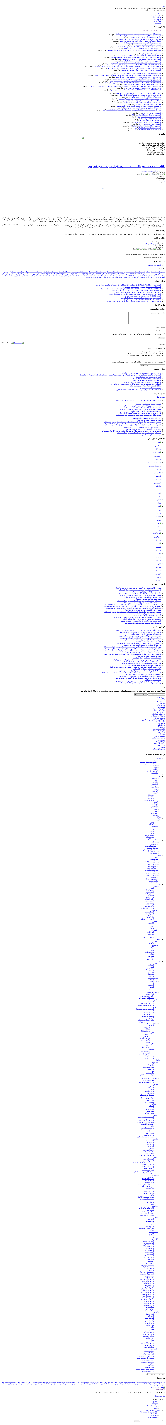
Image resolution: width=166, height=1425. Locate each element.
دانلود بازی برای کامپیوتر (26, 1382)
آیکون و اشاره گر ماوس (146, 1208)
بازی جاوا (147, 1045)
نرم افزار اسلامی (148, 1283)
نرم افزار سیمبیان (144, 1054)
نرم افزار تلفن (149, 1287)
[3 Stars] (151, 174)
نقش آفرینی (154, 813)
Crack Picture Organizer (51, 272)
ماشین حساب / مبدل (147, 1098)
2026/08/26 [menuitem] (154, 1414)
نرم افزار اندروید (144, 1038)
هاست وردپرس (160, 736)
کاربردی (151, 956)
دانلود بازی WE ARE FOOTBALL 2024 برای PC (145, 122)
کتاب (159, 855)
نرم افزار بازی (149, 1285)
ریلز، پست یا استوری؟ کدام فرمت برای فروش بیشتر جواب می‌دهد (140, 39)
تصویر (156, 886)
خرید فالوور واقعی (159, 741)
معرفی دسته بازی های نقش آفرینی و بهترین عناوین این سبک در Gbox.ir (138, 681)
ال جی (152, 987)
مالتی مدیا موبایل (152, 992)
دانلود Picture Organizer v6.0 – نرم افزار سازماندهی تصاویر (126, 166)
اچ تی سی (150, 985)
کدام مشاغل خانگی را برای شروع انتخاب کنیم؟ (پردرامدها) (142, 48)
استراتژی (155, 778)
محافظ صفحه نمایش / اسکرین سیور (142, 1213)
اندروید (151, 1032)
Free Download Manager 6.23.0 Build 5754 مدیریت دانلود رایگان (141, 299)
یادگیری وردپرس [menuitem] (152, 1405)
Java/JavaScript (149, 1180)
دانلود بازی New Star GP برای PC (150, 120)
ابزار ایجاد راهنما (149, 1159)
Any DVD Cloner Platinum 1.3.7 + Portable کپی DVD (144, 378)
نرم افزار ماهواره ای (147, 1299)
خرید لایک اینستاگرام (158, 714)
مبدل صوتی (150, 1365)
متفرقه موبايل (153, 999)
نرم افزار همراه (149, 1305)
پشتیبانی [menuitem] (155, 1406)
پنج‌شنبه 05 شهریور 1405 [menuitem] (153, 1410)
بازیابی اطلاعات (149, 1257)
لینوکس (151, 1233)
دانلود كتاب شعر (152, 866)
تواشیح (151, 831)
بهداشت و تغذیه (149, 1193)
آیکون (152, 888)
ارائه (152, 1089)
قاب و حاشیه (149, 901)
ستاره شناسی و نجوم (147, 1199)
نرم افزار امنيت (149, 1135)
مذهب (152, 1204)
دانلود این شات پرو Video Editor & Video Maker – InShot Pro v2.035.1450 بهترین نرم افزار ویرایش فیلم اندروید (126, 66)
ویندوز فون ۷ (149, 1056)
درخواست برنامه (156, 15)
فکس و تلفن (150, 1111)
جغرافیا (151, 1065)
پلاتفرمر (155, 782)
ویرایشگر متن (149, 1310)
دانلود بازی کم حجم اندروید (70, 1383)
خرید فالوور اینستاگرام (158, 716)
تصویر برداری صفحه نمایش (145, 1358)
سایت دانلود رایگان (51, 275)
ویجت (148, 1042)
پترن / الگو (150, 917)
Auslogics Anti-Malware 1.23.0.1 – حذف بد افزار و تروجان (143, 88)
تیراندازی (155, 784)
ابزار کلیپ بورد (149, 1246)
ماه (161, 397)
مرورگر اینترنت (149, 1153)
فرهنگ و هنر (150, 1202)
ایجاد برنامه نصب (148, 1161)
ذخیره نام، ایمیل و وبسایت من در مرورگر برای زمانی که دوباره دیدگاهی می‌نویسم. (137, 334)
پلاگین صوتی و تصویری (146, 1356)
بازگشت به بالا (160, 1389)
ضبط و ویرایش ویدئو (147, 1362)
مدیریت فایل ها (149, 1277)
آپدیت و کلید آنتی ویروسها (146, 1117)
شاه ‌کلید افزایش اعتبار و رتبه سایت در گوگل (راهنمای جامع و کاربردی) (139, 671)
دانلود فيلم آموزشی (151, 846)
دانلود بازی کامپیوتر (159, 721)
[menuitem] (81, 1399)
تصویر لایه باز (149, 890)
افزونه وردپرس (160, 699)
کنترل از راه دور (149, 1150)
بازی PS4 (151, 796)
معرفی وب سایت (148, 1080)
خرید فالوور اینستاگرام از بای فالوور (153, 719)
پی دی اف (150, 1093)
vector (163, 1382)
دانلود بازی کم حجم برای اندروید (57, 1383)
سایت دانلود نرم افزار (37, 275)
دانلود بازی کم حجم (81, 1383)
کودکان (155, 802)
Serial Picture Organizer (158, 272)
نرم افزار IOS (145, 1031)
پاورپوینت (151, 934)
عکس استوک (149, 899)
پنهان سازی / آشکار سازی (145, 1122)
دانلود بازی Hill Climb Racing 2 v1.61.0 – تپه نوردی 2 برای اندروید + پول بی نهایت (136, 63)
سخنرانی (155, 826)
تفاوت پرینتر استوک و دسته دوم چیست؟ (148, 45)
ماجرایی (155, 806)
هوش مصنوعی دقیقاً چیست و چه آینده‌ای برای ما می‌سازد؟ (142, 43)
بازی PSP (151, 798)
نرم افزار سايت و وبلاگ (146, 1292)
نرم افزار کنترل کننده (147, 1298)
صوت (159, 818)
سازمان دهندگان (148, 1012)
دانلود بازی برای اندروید (37, 1382)
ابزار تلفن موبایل (148, 1241)
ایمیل (152, 1107)
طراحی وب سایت (148, 937)
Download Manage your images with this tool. (73, 272)
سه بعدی (151, 936)
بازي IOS (147, 1027)
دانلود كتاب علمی (152, 868)
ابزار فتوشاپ (149, 1318)
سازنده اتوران (149, 1226)
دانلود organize (100, 274)
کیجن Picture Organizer (110, 277)
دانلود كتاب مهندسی (151, 873)
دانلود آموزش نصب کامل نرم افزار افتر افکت (147, 380)
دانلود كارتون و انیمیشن (150, 849)
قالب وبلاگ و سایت (144, 1184)
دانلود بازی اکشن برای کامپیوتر (49, 1382)
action (139, 1382)
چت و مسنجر (149, 1109)
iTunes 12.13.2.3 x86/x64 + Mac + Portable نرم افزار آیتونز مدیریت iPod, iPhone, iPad (134, 68)
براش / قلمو (150, 915)
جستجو (141, 1420)
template (160, 1382)
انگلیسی (151, 923)
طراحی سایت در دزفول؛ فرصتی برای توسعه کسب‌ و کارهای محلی (140, 35)
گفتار (152, 1363)
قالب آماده (154, 930)
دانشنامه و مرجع (148, 1067)
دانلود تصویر (18, 274)
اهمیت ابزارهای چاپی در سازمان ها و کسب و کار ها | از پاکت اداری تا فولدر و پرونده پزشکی (132, 422)
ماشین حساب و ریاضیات (146, 1020)
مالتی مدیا (154, 773)
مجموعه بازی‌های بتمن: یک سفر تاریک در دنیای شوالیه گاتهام (142, 619)
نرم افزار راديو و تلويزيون (146, 1288)
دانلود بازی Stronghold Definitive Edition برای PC (145, 126)
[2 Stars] (157, 174)
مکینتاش (158, 939)
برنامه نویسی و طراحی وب (149, 762)
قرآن (152, 833)
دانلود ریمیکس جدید (159, 729)
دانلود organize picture (88, 274)
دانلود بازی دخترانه (9, 1382)
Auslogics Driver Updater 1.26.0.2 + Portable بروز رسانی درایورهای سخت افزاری (135, 81)
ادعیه (152, 829)
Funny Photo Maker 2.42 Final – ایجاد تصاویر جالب (145, 386)
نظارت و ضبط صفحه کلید (145, 1137)
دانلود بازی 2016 (90, 1382)
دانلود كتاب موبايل (152, 875)
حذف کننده (150, 1261)
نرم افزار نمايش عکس (146, 1343)
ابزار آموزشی (149, 1064)
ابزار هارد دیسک (149, 1248)
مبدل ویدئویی (149, 1367)
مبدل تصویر (150, 1341)
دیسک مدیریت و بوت (147, 1265)
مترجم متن (150, 1100)
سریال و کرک (149, 1268)
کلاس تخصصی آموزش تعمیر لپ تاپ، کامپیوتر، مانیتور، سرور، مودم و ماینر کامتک (135, 667)
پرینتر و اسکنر (149, 1091)
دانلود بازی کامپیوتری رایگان (91, 1383)
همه (164, 30)
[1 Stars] (162, 174)
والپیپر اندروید (145, 1040)
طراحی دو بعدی (153, 171)
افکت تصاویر (129, 1382)
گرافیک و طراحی (152, 771)
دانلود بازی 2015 (98, 1382)
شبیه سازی (154, 787)
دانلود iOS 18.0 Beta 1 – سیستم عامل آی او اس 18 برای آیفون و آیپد (140, 59)
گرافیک (159, 884)
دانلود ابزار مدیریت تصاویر (31, 274)
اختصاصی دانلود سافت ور (149, 1078)
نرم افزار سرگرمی (148, 1294)
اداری (156, 760)
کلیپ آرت (150, 903)
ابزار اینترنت (150, 1140)
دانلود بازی (105, 1382)
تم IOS (148, 1029)
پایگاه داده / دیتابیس (148, 1164)
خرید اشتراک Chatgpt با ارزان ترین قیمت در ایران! (145, 37)
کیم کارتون (157, 21)
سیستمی (151, 1270)
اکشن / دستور (149, 914)
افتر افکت (150, 932)
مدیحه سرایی (149, 835)
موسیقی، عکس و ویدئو (146, 1021)
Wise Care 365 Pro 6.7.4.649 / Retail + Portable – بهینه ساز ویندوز (141, 73)
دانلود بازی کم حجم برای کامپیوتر (42, 1383)
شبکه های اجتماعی (148, 1016)
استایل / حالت (149, 912)
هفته (163, 397)
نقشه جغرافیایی (149, 906)
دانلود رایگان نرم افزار (151, 243)
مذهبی (155, 828)
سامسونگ (150, 988)
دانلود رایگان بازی (19, 1383)
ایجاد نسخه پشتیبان (148, 1255)
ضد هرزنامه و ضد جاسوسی (145, 1129)
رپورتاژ (159, 817)
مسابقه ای (154, 807)
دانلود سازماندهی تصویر (103, 275)
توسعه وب (154, 1175)
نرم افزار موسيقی (148, 1371)
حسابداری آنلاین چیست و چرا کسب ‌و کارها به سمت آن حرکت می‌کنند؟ (138, 34)
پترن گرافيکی (149, 1325)
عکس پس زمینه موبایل (146, 996)
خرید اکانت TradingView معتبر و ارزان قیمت (147, 418)
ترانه (156, 820)
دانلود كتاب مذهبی (152, 871)
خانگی (156, 1190)
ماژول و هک (146, 1186)
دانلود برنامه (32, 1383)
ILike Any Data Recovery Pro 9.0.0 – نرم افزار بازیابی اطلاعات (141, 373)
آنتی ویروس (150, 1118)
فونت (156, 921)
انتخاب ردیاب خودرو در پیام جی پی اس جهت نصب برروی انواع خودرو (139, 676)
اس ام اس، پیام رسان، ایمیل (145, 1009)
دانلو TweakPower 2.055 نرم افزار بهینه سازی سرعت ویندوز (142, 84)
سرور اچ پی (161, 740)
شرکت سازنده (153, 978)
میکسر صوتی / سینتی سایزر (145, 1369)
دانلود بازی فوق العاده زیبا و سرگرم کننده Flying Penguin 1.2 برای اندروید (138, 389)
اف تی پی (151, 1146)
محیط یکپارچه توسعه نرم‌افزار (144, 1172)
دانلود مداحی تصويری (151, 851)
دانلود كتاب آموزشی (151, 860)
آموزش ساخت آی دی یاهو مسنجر (150, 388)
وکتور (157, 1385)
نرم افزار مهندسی (148, 1301)
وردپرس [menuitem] (155, 1401)
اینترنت (155, 1139)
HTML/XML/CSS (148, 1179)
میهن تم (162, 703)
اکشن (156, 780)
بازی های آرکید (149, 968)
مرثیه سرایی (150, 837)
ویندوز (152, 1237)
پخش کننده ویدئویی (148, 1354)
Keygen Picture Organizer (115, 272)
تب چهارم (149, 30)
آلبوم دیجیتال (150, 1314)
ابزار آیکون (150, 1316)
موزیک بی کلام (153, 839)
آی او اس (151, 1025)
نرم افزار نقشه (149, 1303)
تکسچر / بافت (149, 893)
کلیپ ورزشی (153, 853)
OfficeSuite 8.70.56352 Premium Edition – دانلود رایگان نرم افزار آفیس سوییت (136, 290)
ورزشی (155, 815)
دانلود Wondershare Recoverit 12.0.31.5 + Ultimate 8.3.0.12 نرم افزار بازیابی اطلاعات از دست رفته (130, 288)
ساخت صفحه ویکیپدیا (158, 738)
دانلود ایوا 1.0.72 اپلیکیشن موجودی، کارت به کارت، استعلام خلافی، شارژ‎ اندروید (136, 384)
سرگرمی (151, 970)
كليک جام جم (153, 881)
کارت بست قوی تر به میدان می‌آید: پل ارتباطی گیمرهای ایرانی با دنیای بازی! (137, 678)
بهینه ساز (151, 1259)
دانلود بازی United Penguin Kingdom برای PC (146, 115)
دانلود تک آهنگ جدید (159, 730)
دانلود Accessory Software (138, 274)
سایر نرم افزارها (148, 1266)
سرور (152, 1148)
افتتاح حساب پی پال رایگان (152, 680)
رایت (152, 1224)
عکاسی (155, 769)
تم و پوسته (150, 1210)
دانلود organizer (76, 274)
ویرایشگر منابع (149, 1173)
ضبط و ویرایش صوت (147, 1360)
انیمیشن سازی (149, 1321)
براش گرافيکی (149, 1323)
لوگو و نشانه (150, 904)
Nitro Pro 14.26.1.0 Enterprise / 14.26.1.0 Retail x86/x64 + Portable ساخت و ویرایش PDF (133, 82)
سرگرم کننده (153, 785)
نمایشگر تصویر (149, 1345)
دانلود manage (124, 274)
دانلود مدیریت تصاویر (75, 275)
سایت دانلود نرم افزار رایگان (20, 275)
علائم (152, 926)
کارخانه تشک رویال (159, 743)
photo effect (150, 1382)
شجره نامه (150, 1201)
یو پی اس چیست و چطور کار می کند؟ (149, 420)
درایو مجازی (150, 1221)
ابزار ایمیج (150, 1219)
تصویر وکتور (150, 892)
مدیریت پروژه (149, 1102)
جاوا (152, 1043)
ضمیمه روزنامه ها (152, 879)
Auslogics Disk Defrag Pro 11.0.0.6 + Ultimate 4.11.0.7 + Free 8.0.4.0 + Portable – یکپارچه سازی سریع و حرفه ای (126, 86)
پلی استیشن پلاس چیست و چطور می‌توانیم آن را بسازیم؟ (143, 623)
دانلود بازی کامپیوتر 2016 (125, 1383)
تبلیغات (159, 14)
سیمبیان (151, 1049)
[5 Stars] (140, 174)
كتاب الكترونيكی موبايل (146, 1003)
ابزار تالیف (150, 1087)
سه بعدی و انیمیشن (151, 763)
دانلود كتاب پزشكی (152, 862)
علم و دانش (150, 1073)
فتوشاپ (155, 910)
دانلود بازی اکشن (60, 1382)
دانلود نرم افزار (62, 275)
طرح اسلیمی (150, 897)
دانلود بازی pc (84, 1382)
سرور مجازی (161, 712)
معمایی (155, 809)
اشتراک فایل (150, 1144)
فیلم (160, 840)
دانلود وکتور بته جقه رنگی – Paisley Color (148, 377)
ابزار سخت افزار (148, 1244)
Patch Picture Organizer (142, 272)
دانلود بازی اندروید (159, 710)
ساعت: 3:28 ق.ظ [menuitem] (152, 1417)
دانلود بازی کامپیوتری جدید (104, 1383)
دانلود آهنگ (154, 842)
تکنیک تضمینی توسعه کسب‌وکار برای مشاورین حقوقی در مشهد (141, 621)
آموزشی (155, 1062)
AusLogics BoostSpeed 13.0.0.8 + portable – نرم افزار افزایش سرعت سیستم (137, 79)
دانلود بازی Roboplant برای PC (151, 118)
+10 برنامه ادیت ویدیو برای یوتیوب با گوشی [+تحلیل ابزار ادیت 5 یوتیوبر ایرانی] (137, 617)
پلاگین (152, 1327)
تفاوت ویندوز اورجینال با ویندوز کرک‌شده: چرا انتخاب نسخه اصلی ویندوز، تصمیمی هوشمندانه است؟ (130, 672)
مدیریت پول (146, 1014)
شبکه (156, 767)
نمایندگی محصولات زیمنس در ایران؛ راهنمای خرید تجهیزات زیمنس (140, 41)
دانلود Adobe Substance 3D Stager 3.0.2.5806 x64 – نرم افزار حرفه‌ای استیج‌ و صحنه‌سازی (133, 301)
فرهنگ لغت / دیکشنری (146, 1075)
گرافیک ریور (153, 1385)
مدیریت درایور (149, 1276)
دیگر (152, 1126)
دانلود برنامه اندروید (159, 708)
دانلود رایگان (10, 274)
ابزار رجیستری (149, 1243)
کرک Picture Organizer (126, 277)
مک (156, 811)
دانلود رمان (154, 859)
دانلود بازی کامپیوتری (114, 1383)
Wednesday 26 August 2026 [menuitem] (149, 1412)
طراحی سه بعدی (148, 1334)
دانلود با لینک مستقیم (154, 265)
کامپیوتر (151, 1076)
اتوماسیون (150, 1254)
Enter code (161, 345)
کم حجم (155, 791)
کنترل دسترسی (149, 1131)
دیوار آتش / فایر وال (147, 1128)
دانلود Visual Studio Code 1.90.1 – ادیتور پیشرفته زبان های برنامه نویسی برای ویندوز (135, 294)
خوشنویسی (150, 895)
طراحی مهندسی (148, 1336)
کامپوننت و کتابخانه (148, 1170)
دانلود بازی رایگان (152, 1383)
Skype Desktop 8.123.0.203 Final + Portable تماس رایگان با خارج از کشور (138, 77)
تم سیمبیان (146, 1053)
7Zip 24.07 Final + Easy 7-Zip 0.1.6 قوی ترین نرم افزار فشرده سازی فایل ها (137, 292)
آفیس (152, 1085)
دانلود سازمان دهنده (148, 275)
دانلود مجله (154, 877)
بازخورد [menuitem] (155, 1408)
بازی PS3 (151, 795)
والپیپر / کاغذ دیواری (147, 908)
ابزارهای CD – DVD (147, 1250)
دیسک (152, 950)
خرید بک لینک (161, 725)
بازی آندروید (120, 1382)
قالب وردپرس (160, 701)
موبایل (160, 30)
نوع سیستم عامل (152, 1023)
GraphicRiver (144, 1382)
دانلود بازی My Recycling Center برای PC (148, 128)
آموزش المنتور (160, 697)
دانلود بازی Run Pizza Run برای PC (149, 124)
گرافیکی (144, 171)
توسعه (152, 948)
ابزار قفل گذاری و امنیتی (146, 1120)
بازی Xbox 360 (149, 800)
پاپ (152, 822)
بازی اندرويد (146, 1034)
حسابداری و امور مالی (147, 1095)
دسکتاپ (155, 1206)
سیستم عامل (153, 765)
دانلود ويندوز (150, 1263)
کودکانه (151, 824)
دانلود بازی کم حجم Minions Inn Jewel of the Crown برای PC (142, 382)
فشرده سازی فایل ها (147, 1272)
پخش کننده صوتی (148, 1352)
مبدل (152, 1230)
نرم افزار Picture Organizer (93, 277)
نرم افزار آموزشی (148, 1281)
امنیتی (152, 1010)
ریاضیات (151, 1069)
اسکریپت (158, 774)
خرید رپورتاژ (161, 727)
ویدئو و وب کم (149, 1113)
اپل (153, 983)
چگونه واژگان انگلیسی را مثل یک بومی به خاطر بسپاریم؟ (143, 429)
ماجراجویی (150, 972)
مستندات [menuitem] (155, 1403)
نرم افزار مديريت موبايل (146, 1005)
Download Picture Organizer (97, 272)
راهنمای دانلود (157, 17)
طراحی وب (150, 1188)
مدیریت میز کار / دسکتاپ (146, 1215)
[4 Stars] (145, 174)
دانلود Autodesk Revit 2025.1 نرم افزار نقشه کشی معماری (142, 296)
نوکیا (152, 990)
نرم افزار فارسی (148, 1296)
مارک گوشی (154, 981)
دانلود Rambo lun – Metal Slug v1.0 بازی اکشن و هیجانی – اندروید (141, 55)
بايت (156, 857)
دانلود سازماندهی (117, 275)
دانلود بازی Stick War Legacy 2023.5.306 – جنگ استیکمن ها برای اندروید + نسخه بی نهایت (133, 64)
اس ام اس (150, 1001)
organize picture (129, 272)
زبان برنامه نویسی (148, 1166)
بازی (143, 30)
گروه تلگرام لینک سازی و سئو (152, 53)
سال (158, 397)
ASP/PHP (151, 1177)
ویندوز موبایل (149, 1058)
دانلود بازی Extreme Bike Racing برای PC (148, 129)
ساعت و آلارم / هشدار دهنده (145, 1211)
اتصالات (151, 1106)
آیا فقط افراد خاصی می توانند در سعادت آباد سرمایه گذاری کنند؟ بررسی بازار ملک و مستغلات (131, 431)
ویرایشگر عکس (149, 1347)
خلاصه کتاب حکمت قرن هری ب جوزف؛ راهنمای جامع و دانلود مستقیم (139, 46)
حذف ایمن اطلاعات (147, 1124)
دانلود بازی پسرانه (144, 1383)
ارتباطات (155, 1104)
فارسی (151, 928)
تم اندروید (147, 1036)
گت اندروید (161, 707)
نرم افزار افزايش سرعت (146, 1155)
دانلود (149, 274)
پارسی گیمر (161, 734)
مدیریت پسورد (149, 1133)
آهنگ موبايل (150, 994)
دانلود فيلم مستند (152, 848)
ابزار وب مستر (149, 1182)
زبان (152, 1071)
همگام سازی (150, 1307)
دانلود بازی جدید (16, 1382)
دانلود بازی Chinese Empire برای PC (149, 117)
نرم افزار (155, 30)
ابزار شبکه (150, 1142)
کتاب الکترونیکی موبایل (146, 998)
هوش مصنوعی (149, 1309)
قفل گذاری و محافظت (146, 1228)
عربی (152, 925)
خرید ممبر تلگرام (159, 718)
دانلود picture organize (63, 274)
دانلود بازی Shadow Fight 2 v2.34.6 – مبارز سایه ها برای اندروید (141, 70)
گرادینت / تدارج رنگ (147, 919)
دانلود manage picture (112, 274)
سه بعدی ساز (149, 1330)
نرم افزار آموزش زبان (147, 1279)
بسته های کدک (149, 1351)
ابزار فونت (150, 1319)
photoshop (155, 1382)
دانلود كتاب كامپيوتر (151, 870)
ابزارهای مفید (149, 1252)
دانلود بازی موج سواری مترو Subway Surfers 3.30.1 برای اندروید (141, 61)
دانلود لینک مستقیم (89, 275)
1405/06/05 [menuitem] (154, 1415)
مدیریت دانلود (149, 1151)
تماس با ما (158, 23)
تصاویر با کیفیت (113, 1382)
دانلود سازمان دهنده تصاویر (132, 275)
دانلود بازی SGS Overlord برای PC (150, 113)
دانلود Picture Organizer (48, 274)
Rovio (152, 979)
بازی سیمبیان (145, 1051)
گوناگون (155, 804)
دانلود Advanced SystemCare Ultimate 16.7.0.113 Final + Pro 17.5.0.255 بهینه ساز (136, 57)
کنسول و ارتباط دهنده (147, 1274)
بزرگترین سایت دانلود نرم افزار (19, 272)
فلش (156, 789)
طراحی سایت (157, 19)
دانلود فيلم (154, 844)
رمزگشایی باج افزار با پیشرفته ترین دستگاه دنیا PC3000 (143, 674)
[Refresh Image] (19, 343)
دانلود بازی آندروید (76, 1382)
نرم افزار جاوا (145, 1047)
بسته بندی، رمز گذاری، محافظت (143, 1162)
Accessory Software (36, 272)
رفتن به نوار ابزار (160, 1396)
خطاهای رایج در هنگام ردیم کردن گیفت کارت (147, 669)
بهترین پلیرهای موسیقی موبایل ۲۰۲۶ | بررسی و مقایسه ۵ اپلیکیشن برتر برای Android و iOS (132, 50)
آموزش (159, 758)
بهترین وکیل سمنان (159, 749)
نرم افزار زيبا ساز (148, 1290)
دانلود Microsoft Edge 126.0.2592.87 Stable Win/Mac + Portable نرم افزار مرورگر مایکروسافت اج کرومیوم (128, 75)
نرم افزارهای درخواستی (146, 1082)
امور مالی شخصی (148, 1191)
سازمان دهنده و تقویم (147, 1096)
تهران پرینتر (161, 745)
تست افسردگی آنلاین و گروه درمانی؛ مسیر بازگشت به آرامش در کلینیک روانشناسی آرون (133, 425)
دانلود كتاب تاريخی (152, 864)
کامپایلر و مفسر (149, 1168)
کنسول (155, 793)
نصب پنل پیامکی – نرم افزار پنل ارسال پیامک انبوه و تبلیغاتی (142, 683)
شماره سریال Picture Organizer (144, 277)
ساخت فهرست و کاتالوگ (146, 1197)
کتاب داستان (154, 882)
